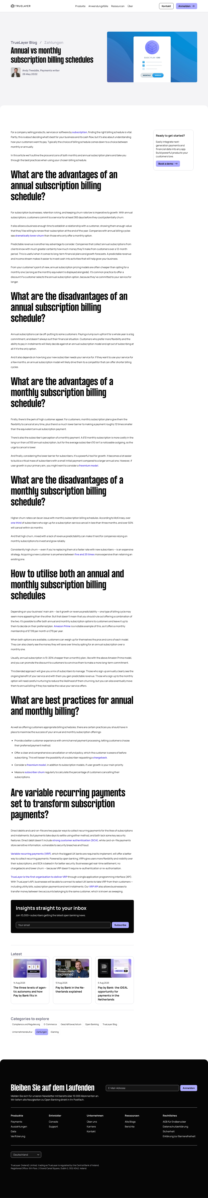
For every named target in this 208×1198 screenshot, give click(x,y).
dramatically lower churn (29, 235)
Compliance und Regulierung (26, 1024)
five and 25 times (85, 554)
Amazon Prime (62, 626)
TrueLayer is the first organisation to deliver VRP (39, 876)
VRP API (93, 886)
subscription (79, 132)
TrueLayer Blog (24, 42)
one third (16, 522)
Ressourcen (118, 6)
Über (130, 6)
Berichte (129, 1126)
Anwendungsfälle (98, 6)
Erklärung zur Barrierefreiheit (179, 1136)
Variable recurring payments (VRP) (31, 853)
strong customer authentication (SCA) (75, 840)
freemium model (88, 465)
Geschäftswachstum (71, 1024)
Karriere (91, 1126)
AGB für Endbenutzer (174, 1121)
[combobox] (26, 1155)
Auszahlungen (19, 1126)
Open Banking (92, 1024)
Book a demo (165, 163)
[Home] (20, 6)
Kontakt (166, 6)
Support (53, 1126)
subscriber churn (35, 772)
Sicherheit (169, 1131)
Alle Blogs (130, 1121)
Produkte (80, 6)
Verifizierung (18, 1136)
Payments (16, 1121)
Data (13, 1131)
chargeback (100, 757)
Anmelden (184, 6)
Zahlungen (53, 42)
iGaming (55, 1031)
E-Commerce (50, 1024)
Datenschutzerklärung (175, 1126)
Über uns (92, 1121)
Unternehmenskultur (22, 1031)
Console (53, 1121)
